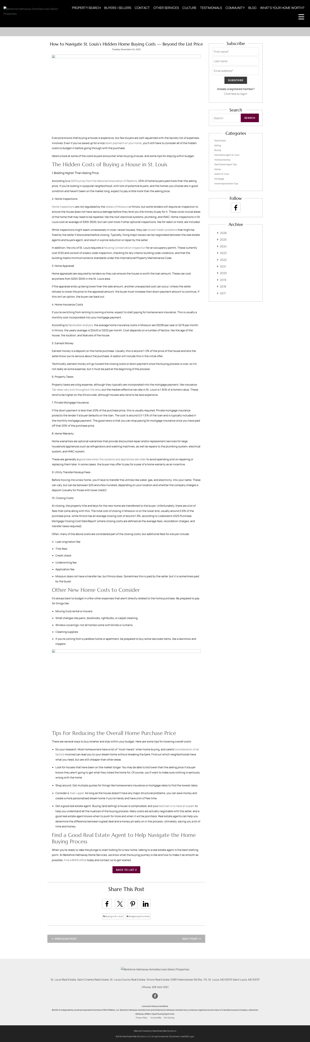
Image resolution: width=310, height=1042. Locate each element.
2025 (223, 240)
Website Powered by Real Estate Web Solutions (155, 1030)
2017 (223, 293)
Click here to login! (235, 94)
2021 (223, 266)
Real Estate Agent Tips (225, 164)
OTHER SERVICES (166, 8)
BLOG (252, 8)
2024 (223, 246)
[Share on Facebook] (107, 904)
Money (217, 169)
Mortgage (219, 178)
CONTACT (142, 8)
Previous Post (65, 938)
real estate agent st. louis (226, 154)
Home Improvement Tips (226, 183)
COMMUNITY (235, 8)
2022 (223, 260)
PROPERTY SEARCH (86, 8)
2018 (223, 286)
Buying (217, 150)
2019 (223, 280)
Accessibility (156, 1017)
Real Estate (220, 140)
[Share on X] (120, 904)
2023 (223, 253)
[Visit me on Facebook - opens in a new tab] (236, 207)
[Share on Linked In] (146, 904)
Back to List (125, 869)
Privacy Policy (141, 1017)
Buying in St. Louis (114, 916)
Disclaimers (174, 1036)
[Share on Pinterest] (133, 904)
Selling (217, 145)
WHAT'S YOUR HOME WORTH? (282, 8)
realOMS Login (187, 1036)
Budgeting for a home (139, 916)
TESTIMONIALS (211, 8)
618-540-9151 (160, 987)
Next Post (190, 938)
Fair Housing (169, 1017)
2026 (223, 233)
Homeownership (222, 159)
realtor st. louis (221, 173)
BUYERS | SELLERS (117, 8)
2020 (223, 273)
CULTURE (189, 8)
